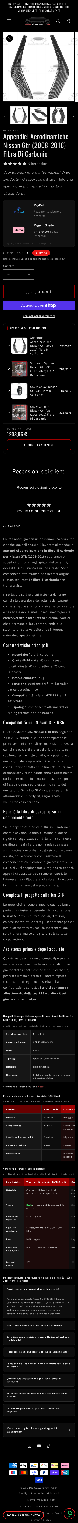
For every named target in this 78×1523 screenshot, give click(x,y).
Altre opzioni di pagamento (39, 315)
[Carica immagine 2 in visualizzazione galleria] (38, 115)
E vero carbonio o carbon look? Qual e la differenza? (35, 1325)
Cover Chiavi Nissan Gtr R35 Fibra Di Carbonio (43, 391)
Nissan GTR (11, 916)
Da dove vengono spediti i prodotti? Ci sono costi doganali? (33, 1410)
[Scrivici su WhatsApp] (69, 1513)
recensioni (49, 964)
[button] (8, 21)
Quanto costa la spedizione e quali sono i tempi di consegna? (34, 1380)
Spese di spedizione (31, 258)
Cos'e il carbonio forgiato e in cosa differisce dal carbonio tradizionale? (38, 1339)
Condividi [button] (14, 526)
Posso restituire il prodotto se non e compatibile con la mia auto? (37, 1395)
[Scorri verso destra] (73, 116)
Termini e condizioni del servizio (41, 1506)
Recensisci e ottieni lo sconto (39, 487)
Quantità (8, 266)
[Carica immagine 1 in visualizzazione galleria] (19, 115)
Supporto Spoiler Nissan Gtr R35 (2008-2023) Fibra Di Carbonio (42, 369)
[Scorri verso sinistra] (5, 116)
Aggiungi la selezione (39, 445)
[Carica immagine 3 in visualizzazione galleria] (58, 115)
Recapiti (59, 1513)
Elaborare (33, 879)
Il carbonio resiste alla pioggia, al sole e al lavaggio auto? (38, 1351)
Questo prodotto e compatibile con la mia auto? (33, 1289)
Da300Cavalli (36, 1487)
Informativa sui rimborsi (45, 1493)
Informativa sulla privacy (41, 1499)
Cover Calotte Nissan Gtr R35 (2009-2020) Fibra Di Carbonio (42, 413)
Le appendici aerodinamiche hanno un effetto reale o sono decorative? (38, 1365)
